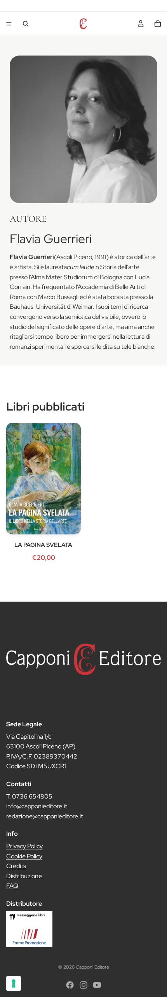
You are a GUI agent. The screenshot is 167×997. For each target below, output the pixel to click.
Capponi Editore (92, 967)
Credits (16, 866)
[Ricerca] (25, 23)
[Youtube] (97, 985)
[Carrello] (157, 23)
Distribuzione (24, 876)
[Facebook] (70, 985)
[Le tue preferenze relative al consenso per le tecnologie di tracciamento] (13, 983)
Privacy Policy (24, 846)
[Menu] (9, 24)
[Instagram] (83, 985)
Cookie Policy (24, 856)
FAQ (12, 886)
